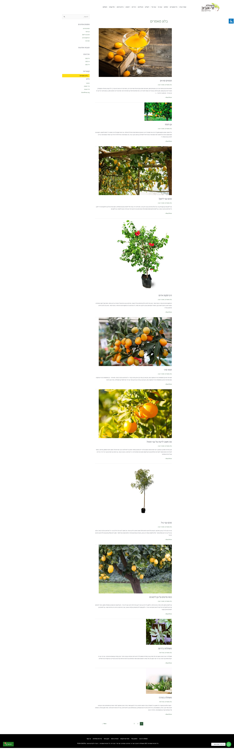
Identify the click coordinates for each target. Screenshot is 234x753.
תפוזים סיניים (166, 80)
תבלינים (140, 7)
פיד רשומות (87, 86)
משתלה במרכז (165, 697)
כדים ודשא (120, 7)
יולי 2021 (87, 64)
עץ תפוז (168, 124)
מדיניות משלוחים (97, 739)
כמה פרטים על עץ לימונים (160, 596)
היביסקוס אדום (165, 295)
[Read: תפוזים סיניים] (135, 52)
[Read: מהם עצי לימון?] (135, 170)
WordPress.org (85, 92)
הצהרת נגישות (114, 739)
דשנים (128, 7)
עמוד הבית (182, 7)
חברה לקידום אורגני (92, 743)
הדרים (134, 7)
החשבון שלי (134, 739)
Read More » (168, 97)
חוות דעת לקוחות (124, 739)
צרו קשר (89, 739)
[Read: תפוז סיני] (135, 341)
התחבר (88, 83)
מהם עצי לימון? (165, 198)
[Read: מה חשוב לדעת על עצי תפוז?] (135, 413)
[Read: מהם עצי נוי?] (144, 491)
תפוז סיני (168, 369)
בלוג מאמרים (168, 85)
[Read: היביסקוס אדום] (143, 255)
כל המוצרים (173, 7)
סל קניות (112, 7)
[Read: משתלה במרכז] (159, 681)
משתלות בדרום (165, 648)
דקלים (147, 7)
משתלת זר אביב (143, 739)
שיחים (166, 7)
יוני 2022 (87, 61)
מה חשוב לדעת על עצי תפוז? (159, 441)
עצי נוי (160, 7)
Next (104, 724)
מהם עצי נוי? (166, 522)
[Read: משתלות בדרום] (159, 632)
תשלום (105, 7)
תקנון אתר (106, 739)
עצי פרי (153, 7)
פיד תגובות (87, 89)
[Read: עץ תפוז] (158, 111)
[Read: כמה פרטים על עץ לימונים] (135, 569)
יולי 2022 (87, 58)
